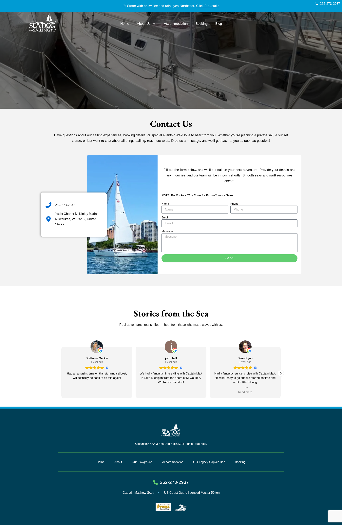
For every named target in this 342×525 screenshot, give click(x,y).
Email (165, 217)
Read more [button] (171, 392)
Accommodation (176, 24)
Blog (218, 24)
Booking (201, 24)
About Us (144, 24)
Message (167, 231)
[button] (281, 373)
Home (124, 24)
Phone (234, 203)
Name (165, 203)
